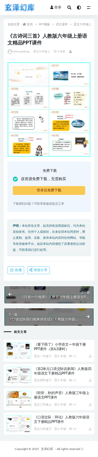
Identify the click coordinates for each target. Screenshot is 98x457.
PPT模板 (44, 24)
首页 (30, 24)
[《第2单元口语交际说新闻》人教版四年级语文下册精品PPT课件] (18, 381)
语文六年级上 (83, 24)
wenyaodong (21, 51)
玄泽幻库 (47, 448)
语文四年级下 (43, 380)
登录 (57, 7)
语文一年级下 (43, 356)
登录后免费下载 (49, 190)
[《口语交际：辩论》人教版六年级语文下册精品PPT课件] (18, 429)
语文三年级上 (43, 404)
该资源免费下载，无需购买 (43, 179)
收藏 (18, 270)
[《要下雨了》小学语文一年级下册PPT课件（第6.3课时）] (18, 356)
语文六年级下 (43, 428)
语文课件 (62, 24)
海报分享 (39, 270)
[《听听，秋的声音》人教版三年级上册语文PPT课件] (18, 405)
